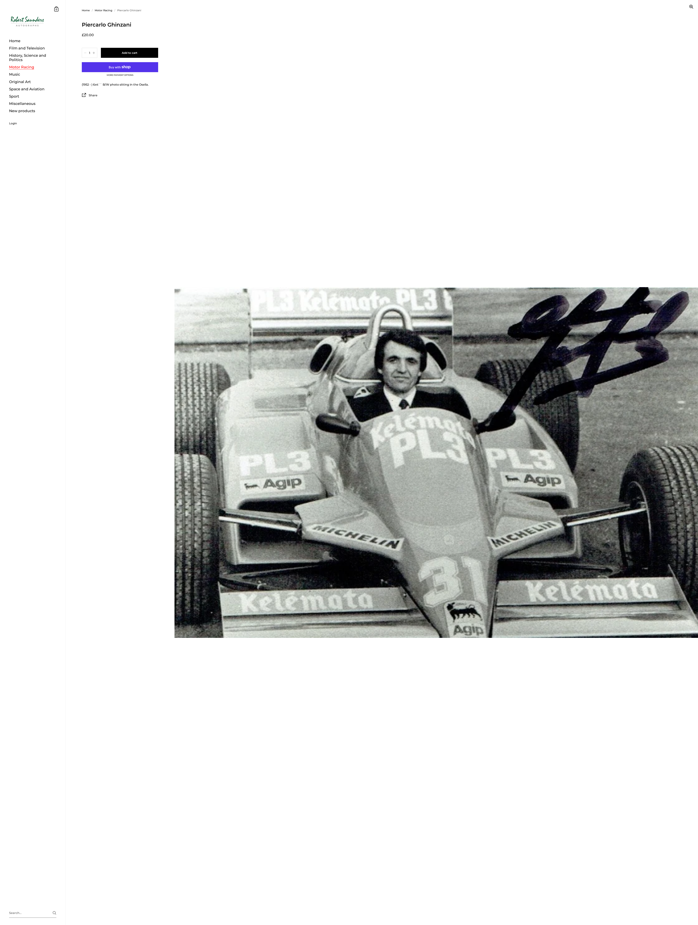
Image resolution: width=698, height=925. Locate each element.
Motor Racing (103, 10)
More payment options (120, 75)
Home (86, 10)
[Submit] (54, 913)
